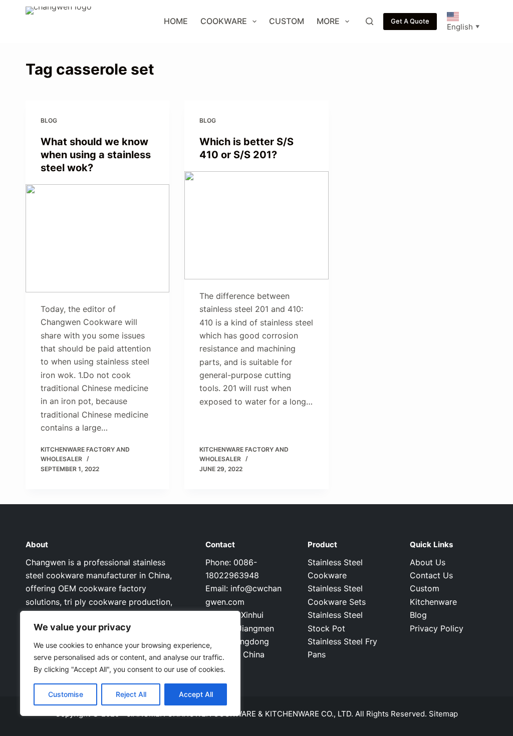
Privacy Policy (436, 628)
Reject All (131, 694)
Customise (65, 694)
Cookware (223, 21)
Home (176, 21)
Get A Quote (410, 21)
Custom (286, 21)
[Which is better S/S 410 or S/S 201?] (256, 225)
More (328, 21)
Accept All (196, 694)
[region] (130, 663)
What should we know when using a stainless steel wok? (96, 155)
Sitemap (443, 713)
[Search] (369, 21)
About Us (427, 562)
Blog (49, 120)
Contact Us (431, 575)
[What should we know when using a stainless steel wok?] (97, 238)
